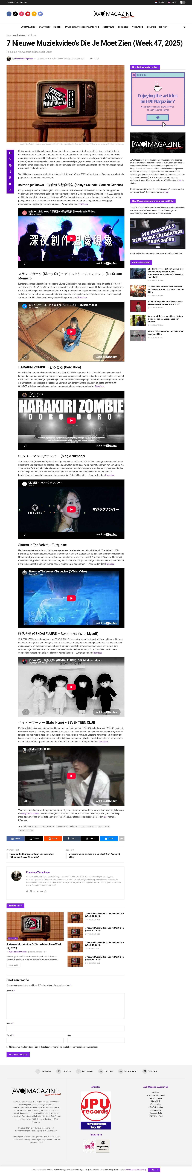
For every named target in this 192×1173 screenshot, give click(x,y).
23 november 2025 (44, 59)
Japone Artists (156, 1113)
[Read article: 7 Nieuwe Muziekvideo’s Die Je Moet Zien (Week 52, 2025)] (35, 926)
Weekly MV (32, 35)
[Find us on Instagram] (21, 13)
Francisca (83, 204)
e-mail (165, 192)
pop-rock (91, 826)
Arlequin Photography (156, 1095)
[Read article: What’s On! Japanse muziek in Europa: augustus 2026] (138, 335)
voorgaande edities (30, 813)
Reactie (11, 990)
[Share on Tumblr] (10, 171)
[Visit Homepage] (114, 13)
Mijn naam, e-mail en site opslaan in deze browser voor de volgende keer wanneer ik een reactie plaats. (53, 1047)
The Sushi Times (156, 1116)
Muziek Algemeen (19, 35)
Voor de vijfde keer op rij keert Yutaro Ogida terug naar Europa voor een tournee (165, 319)
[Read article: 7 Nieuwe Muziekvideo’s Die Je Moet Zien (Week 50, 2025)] (75, 932)
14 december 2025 (93, 934)
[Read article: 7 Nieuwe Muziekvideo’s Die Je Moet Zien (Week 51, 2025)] (75, 917)
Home (9, 35)
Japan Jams (155, 1110)
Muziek (56, 27)
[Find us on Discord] (40, 13)
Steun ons (23, 2)
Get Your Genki (156, 1098)
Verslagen (137, 27)
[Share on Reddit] (10, 165)
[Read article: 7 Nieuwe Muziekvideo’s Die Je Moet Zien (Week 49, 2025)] (75, 946)
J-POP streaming (156, 1107)
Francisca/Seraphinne (23, 59)
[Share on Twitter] (10, 159)
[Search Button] (184, 27)
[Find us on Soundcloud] (34, 13)
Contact (163, 27)
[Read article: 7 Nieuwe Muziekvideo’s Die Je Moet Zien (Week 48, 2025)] (75, 961)
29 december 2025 (35, 952)
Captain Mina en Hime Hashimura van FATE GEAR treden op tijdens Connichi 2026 (166, 289)
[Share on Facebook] (10, 153)
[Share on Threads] (10, 178)
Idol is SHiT (155, 1101)
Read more (14, 965)
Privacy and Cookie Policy (136, 1170)
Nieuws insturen (12, 2)
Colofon (151, 27)
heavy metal (62, 826)
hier (105, 817)
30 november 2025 (93, 963)
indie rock (74, 826)
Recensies (123, 27)
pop (83, 826)
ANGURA (155, 1092)
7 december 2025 (92, 948)
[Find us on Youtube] (27, 13)
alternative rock (31, 826)
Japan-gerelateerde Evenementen (82, 27)
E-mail (10, 1035)
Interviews (108, 27)
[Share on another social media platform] (10, 190)
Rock (100, 826)
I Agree (154, 1170)
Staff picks (45, 27)
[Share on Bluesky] (10, 184)
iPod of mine (155, 1104)
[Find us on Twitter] (15, 13)
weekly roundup (26, 830)
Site (69, 1035)
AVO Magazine (28, 27)
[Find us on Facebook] (9, 13)
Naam (10, 1023)
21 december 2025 (93, 919)
